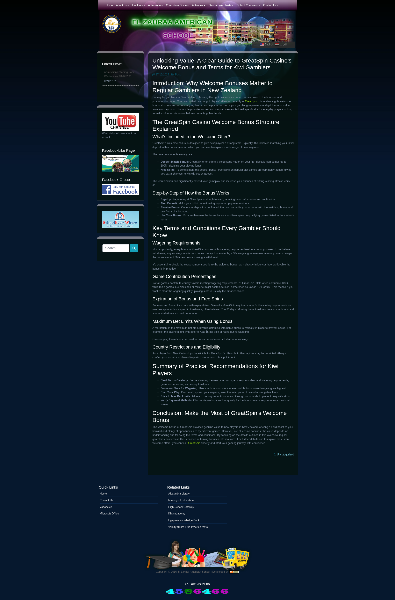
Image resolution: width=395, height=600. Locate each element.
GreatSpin (251, 101)
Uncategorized (285, 454)
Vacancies (106, 506)
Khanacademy (176, 513)
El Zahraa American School (194, 571)
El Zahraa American (172, 22)
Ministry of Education (181, 500)
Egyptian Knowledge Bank (184, 520)
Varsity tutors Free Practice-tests (188, 526)
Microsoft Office (109, 513)
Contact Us (106, 500)
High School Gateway (181, 506)
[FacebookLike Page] (120, 163)
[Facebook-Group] (120, 189)
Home (103, 493)
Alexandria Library (179, 493)
